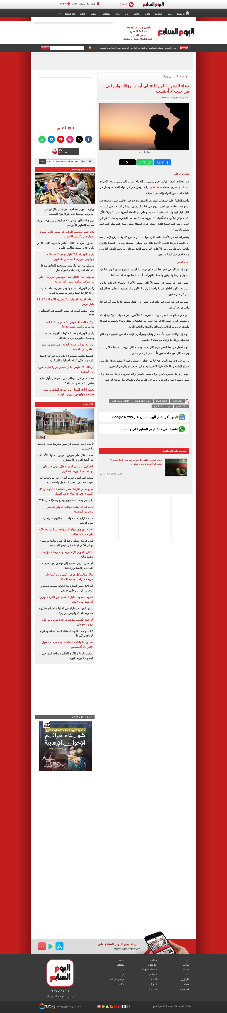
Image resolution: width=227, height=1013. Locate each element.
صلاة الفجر (155, 187)
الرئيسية (184, 76)
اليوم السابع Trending (83, 170)
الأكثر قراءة (88, 404)
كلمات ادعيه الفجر (120, 401)
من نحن (71, 996)
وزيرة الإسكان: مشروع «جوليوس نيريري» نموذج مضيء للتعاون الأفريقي (142, 48)
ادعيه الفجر (161, 401)
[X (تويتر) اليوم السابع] (79, 139)
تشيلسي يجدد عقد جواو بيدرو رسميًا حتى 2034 (66, 500)
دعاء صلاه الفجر (142, 401)
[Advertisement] (113, 904)
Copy (42, 161)
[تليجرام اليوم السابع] (51, 139)
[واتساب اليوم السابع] (42, 139)
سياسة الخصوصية (56, 996)
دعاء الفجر (183, 262)
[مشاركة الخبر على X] (127, 162)
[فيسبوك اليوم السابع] (88, 139)
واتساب (142, 162)
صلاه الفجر (181, 406)
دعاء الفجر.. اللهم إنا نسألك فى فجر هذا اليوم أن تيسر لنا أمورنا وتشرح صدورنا (136, 462)
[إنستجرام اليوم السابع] (70, 139)
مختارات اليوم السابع (82, 717)
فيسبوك (160, 162)
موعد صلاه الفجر (162, 406)
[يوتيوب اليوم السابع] (60, 139)
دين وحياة (167, 76)
